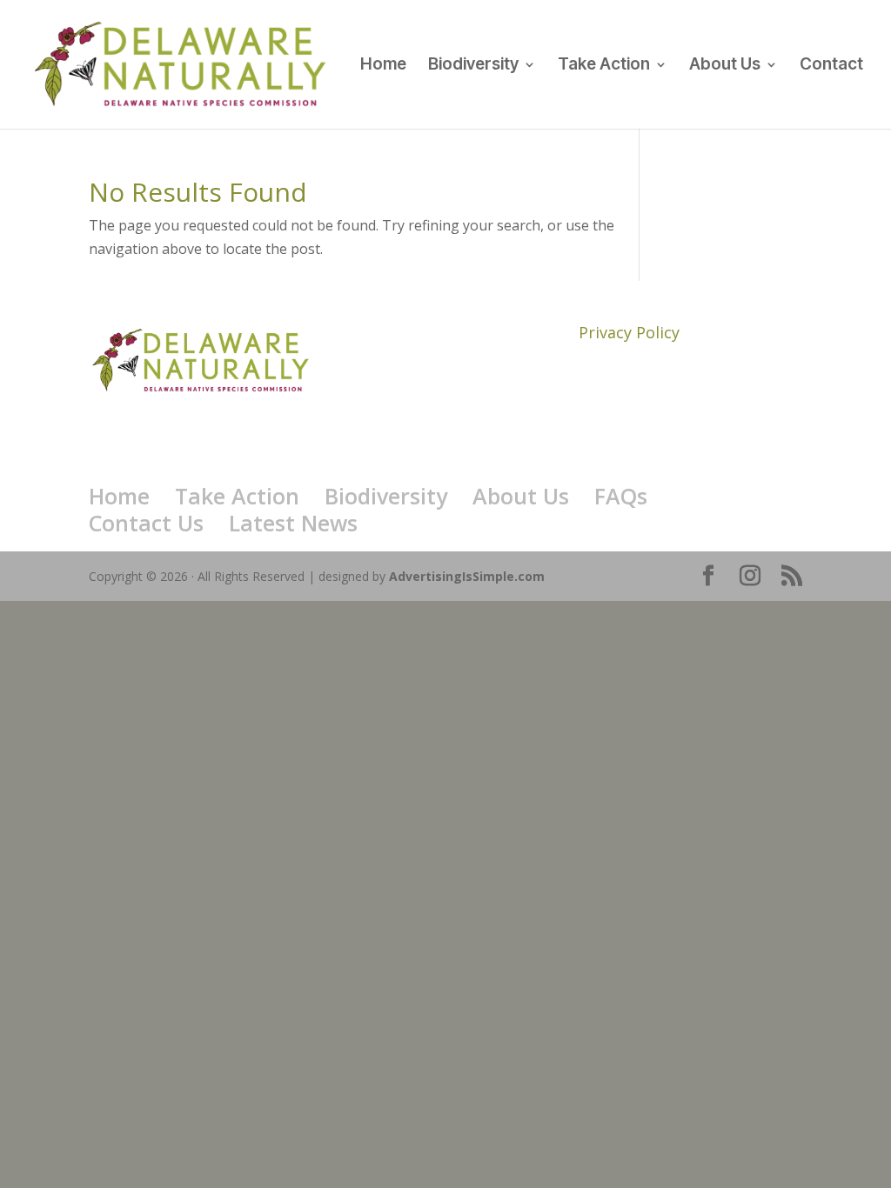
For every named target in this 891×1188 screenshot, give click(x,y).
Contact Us (146, 522)
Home (383, 66)
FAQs (620, 496)
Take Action (604, 66)
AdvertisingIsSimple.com (467, 576)
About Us (724, 66)
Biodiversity (473, 66)
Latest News (293, 522)
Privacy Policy (629, 332)
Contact (831, 66)
